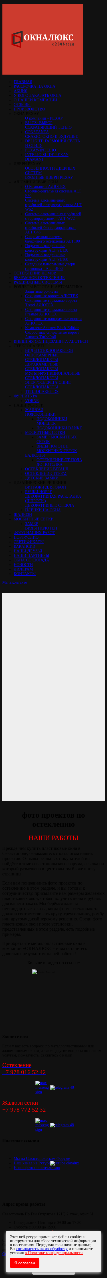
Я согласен (24, 1263)
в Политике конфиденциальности (54, 1253)
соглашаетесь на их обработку (42, 1249)
